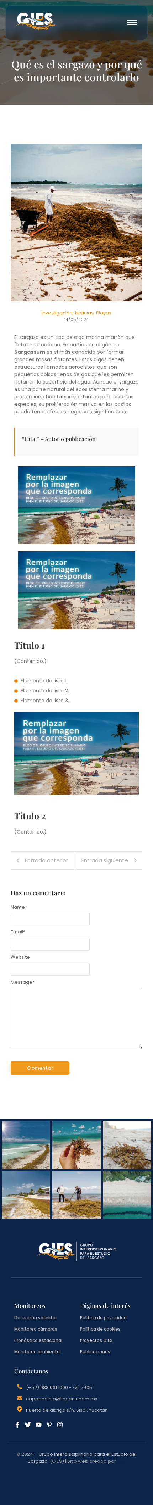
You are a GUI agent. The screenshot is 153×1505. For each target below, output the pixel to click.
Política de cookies (100, 1329)
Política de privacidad (103, 1318)
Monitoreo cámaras (35, 1329)
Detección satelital (35, 1318)
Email (18, 932)
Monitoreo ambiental (37, 1352)
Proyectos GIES (96, 1340)
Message (23, 982)
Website (20, 957)
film (121, 1461)
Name (19, 907)
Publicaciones (95, 1352)
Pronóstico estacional (38, 1340)
